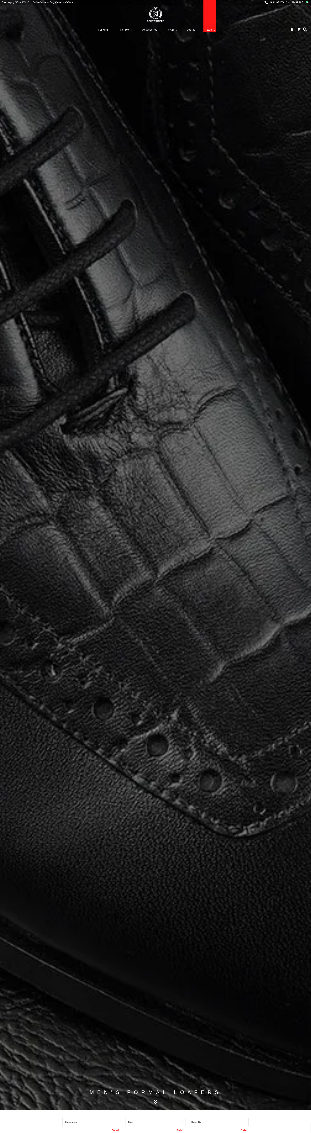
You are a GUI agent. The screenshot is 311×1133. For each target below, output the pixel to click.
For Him (103, 29)
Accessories (149, 29)
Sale (209, 29)
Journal (191, 29)
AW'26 (171, 29)
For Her (125, 29)
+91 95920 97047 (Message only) (286, 2)
